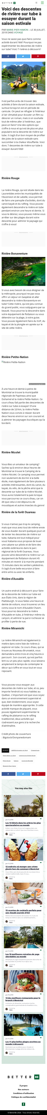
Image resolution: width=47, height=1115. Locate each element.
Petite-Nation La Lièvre (9, 755)
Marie (10, 834)
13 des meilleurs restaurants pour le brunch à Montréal (22, 999)
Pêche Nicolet (6, 761)
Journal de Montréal (27, 761)
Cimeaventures (35, 750)
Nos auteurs (23, 1090)
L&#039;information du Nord (19, 750)
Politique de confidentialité (23, 1097)
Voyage (18, 32)
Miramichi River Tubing (9, 766)
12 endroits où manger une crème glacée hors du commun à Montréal (22, 867)
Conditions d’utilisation (23, 1093)
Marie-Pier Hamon (17, 29)
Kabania (16, 761)
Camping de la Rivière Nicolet (27, 755)
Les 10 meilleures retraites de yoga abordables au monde (22, 955)
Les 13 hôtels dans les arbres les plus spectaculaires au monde (23, 824)
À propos (24, 1086)
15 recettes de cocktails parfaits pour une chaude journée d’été (23, 911)
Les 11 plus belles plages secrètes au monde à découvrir (23, 1043)
